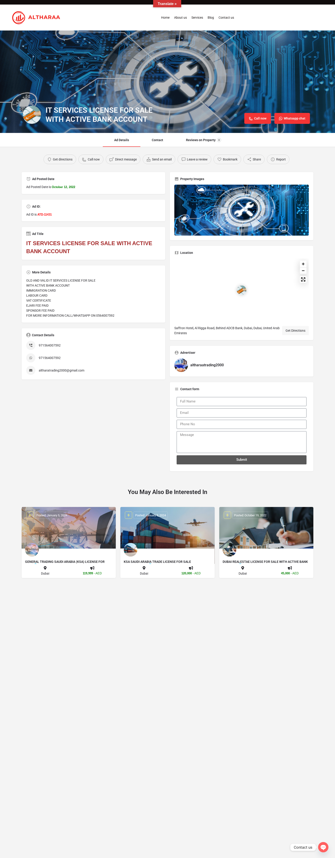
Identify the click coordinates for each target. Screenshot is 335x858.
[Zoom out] (303, 270)
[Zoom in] (303, 264)
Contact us (226, 17)
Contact (157, 140)
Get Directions (295, 330)
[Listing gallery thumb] (241, 210)
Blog (211, 17)
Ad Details (121, 140)
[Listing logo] (32, 115)
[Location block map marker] (241, 290)
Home (165, 17)
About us (180, 17)
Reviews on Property (203, 140)
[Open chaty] (323, 847)
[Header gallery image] (167, 82)
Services (197, 17)
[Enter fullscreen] (303, 279)
